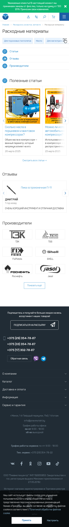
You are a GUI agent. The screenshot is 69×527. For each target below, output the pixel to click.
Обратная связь (19, 358)
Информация (10, 397)
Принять (26, 520)
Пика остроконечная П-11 (36, 187)
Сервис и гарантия (13, 405)
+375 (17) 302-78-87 (20, 350)
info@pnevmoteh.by (34, 420)
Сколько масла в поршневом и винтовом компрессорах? (20, 130)
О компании (9, 373)
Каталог (7, 381)
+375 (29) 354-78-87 (21, 338)
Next (65, 121)
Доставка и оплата (14, 389)
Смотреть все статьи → (34, 160)
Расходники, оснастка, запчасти (27, 25)
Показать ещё (34, 285)
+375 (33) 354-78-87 (21, 344)
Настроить (53, 520)
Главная (5, 25)
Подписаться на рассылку (29, 325)
